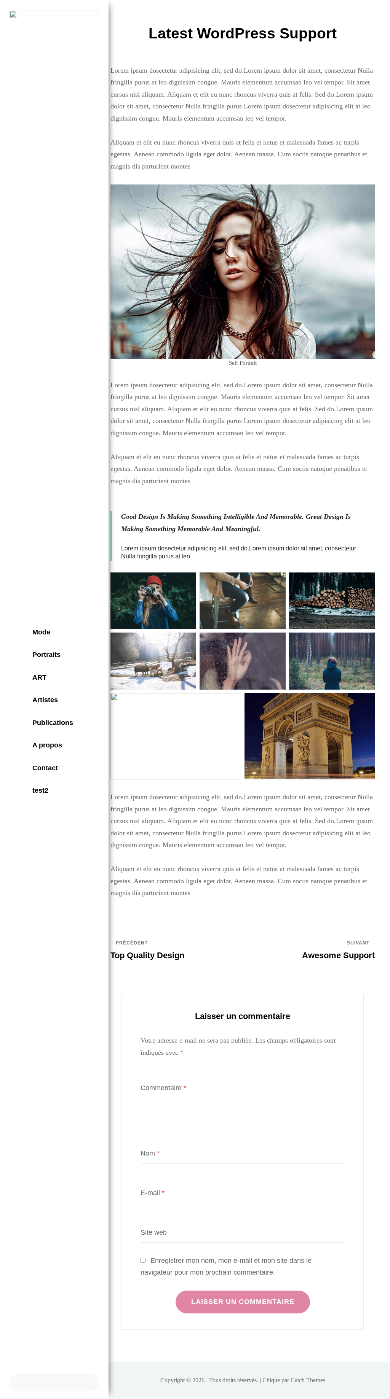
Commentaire (163, 1088)
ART (39, 677)
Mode (41, 632)
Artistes (45, 700)
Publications (52, 723)
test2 (40, 790)
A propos (47, 745)
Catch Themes (308, 1380)
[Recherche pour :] (54, 1382)
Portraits (46, 654)
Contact (45, 768)
